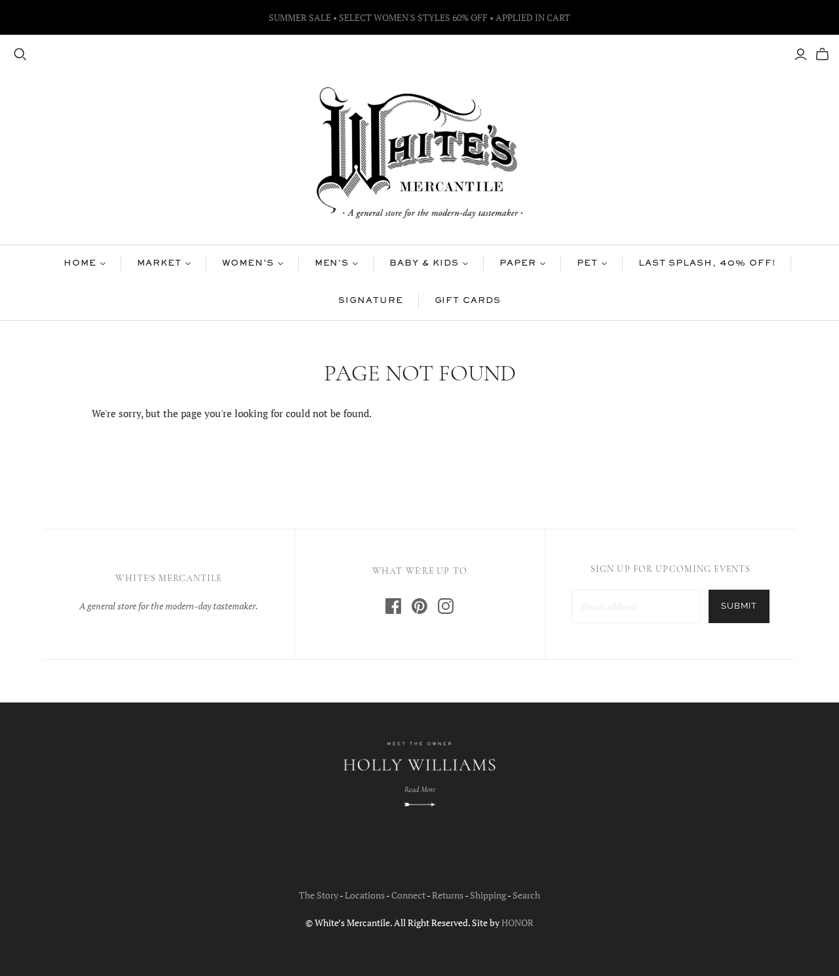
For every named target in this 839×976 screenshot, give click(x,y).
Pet (587, 264)
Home (80, 264)
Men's (332, 264)
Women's (248, 264)
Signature (370, 301)
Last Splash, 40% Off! (706, 264)
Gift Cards (468, 301)
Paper (517, 264)
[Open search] (20, 54)
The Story (318, 895)
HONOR (517, 922)
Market (159, 264)
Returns (447, 895)
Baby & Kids (424, 264)
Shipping (488, 895)
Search (526, 895)
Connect (408, 895)
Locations (365, 895)
